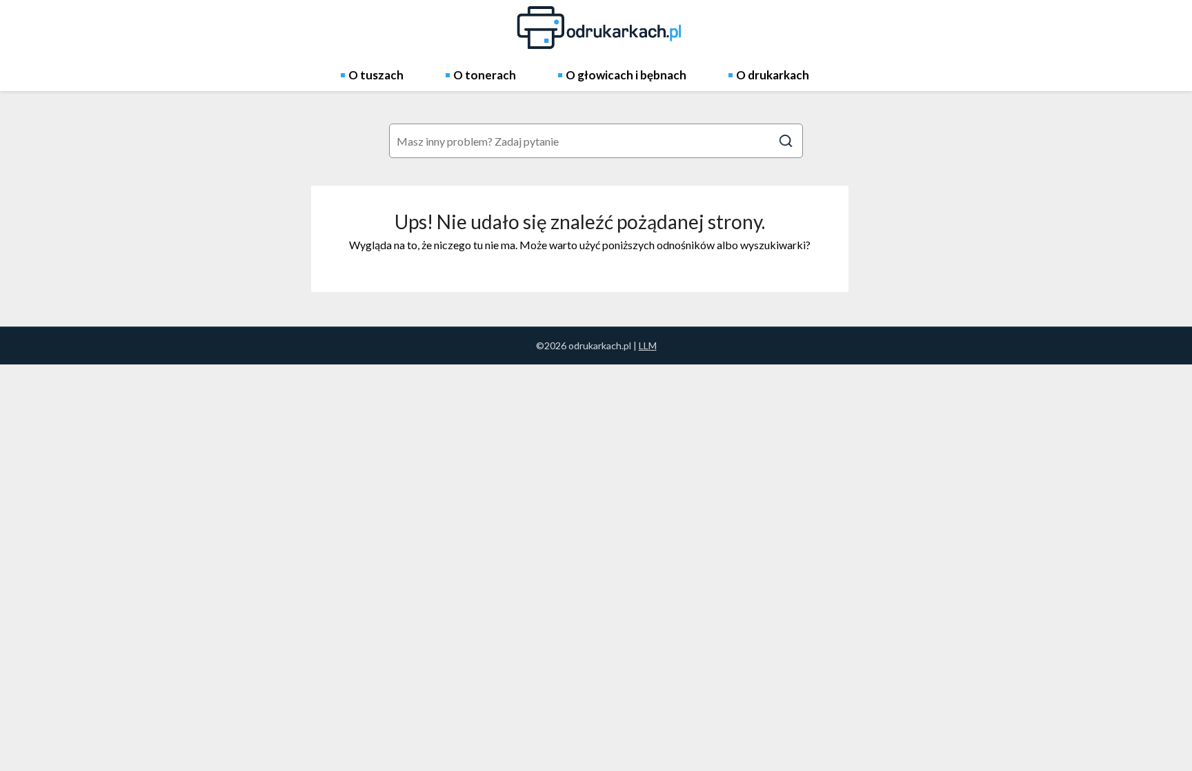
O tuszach (376, 75)
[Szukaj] (785, 141)
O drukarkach (772, 75)
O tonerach (484, 75)
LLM (648, 345)
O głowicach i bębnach (626, 75)
